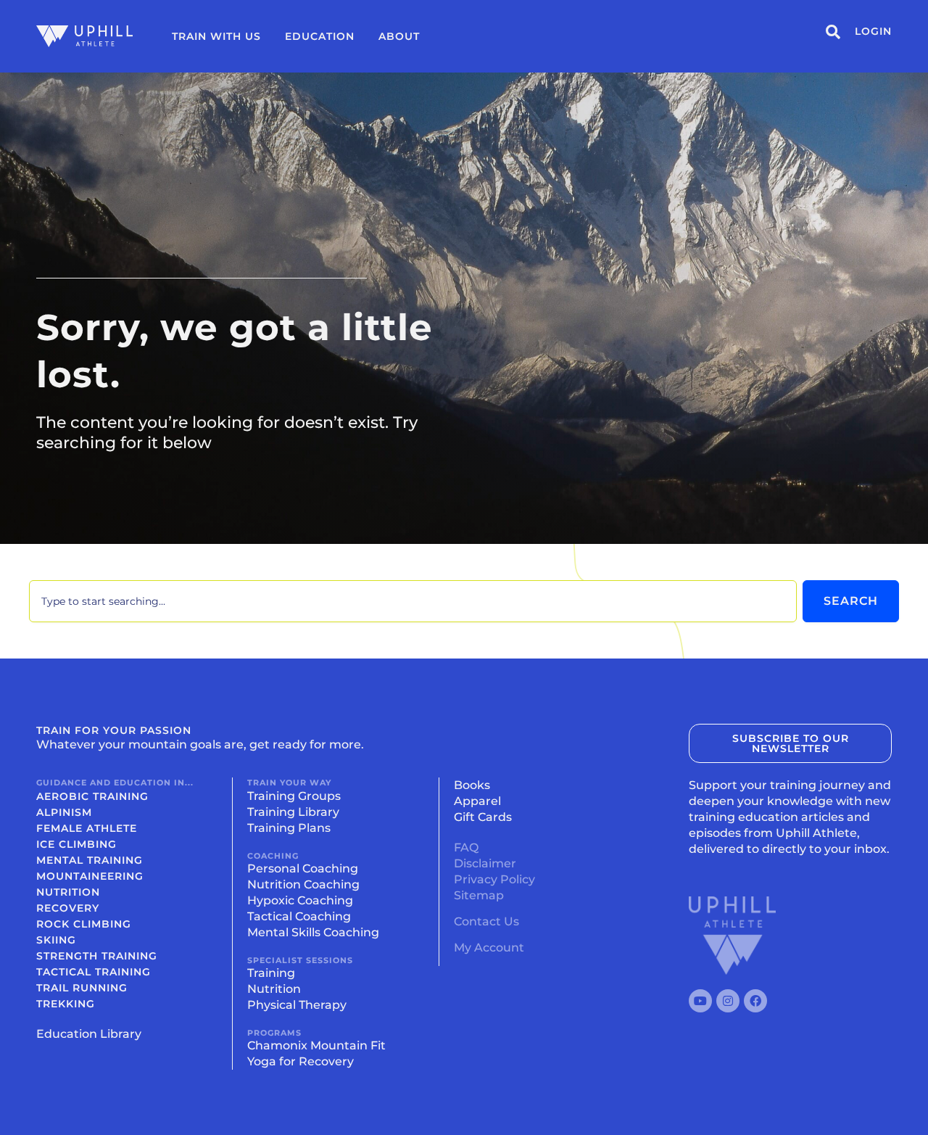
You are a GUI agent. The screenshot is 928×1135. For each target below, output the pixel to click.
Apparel (477, 801)
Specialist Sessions (300, 960)
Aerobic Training (92, 796)
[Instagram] (728, 1000)
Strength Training (96, 955)
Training (271, 973)
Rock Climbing (83, 923)
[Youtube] (700, 1000)
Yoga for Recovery (300, 1061)
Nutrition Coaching (303, 884)
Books (472, 785)
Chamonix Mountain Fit (316, 1045)
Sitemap (479, 895)
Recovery (67, 908)
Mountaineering (90, 876)
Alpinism (64, 812)
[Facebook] (755, 1000)
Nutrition (68, 892)
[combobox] (413, 601)
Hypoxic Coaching (300, 900)
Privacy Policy (494, 879)
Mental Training (89, 860)
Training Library (293, 812)
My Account (489, 947)
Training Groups (294, 796)
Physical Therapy (297, 1005)
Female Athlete (86, 828)
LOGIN (873, 31)
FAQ (466, 847)
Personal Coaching (302, 868)
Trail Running (82, 987)
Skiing (56, 939)
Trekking (65, 1003)
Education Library (88, 1034)
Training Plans (289, 828)
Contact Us (486, 921)
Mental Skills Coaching (313, 932)
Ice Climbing (76, 844)
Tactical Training (93, 971)
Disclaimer (485, 863)
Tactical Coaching (299, 916)
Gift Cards (483, 817)
